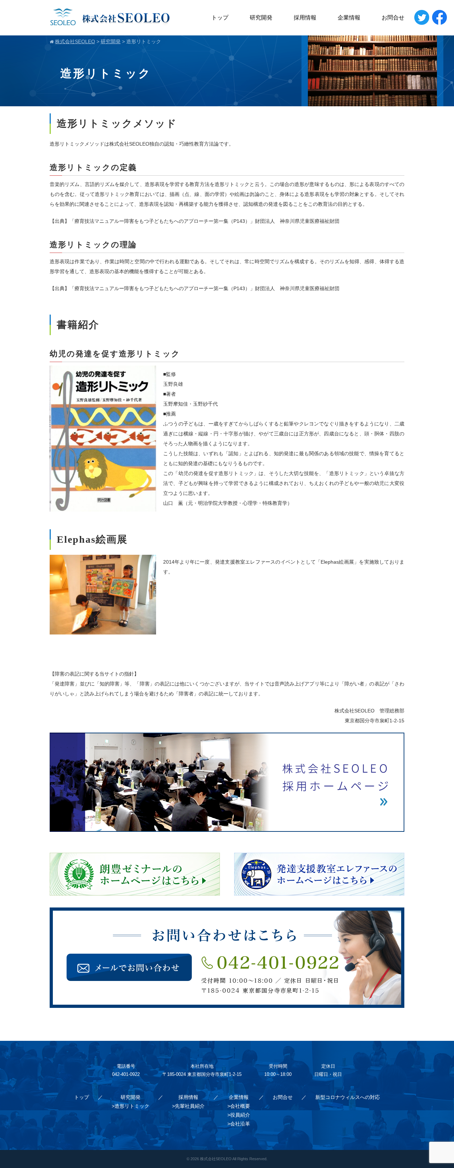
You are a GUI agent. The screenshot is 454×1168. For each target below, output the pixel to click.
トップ (219, 18)
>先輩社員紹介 (188, 1106)
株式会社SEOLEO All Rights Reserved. (233, 1159)
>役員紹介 (238, 1115)
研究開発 (261, 18)
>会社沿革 (238, 1124)
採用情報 (305, 18)
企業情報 (349, 18)
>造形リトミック (130, 1106)
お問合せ (393, 18)
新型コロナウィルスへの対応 (347, 1097)
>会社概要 (238, 1106)
